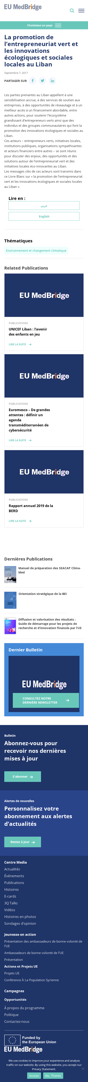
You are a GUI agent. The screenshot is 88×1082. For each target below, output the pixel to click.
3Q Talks (11, 903)
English (44, 216)
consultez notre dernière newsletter (40, 700)
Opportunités (15, 999)
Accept (34, 1075)
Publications (14, 882)
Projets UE (11, 973)
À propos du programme (24, 1008)
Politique (11, 1014)
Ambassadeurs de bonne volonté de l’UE (34, 953)
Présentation (13, 959)
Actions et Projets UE (21, 966)
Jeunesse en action (20, 934)
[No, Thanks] (83, 1069)
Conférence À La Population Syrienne (31, 980)
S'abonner (20, 776)
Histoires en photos (20, 916)
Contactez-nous (16, 1021)
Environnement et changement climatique (36, 251)
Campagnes (14, 991)
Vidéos (9, 910)
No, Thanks (53, 1075)
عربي (44, 206)
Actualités (12, 869)
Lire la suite (17, 344)
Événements (14, 876)
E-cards (10, 896)
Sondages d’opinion (20, 923)
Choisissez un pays (40, 25)
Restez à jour (19, 842)
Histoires (11, 889)
